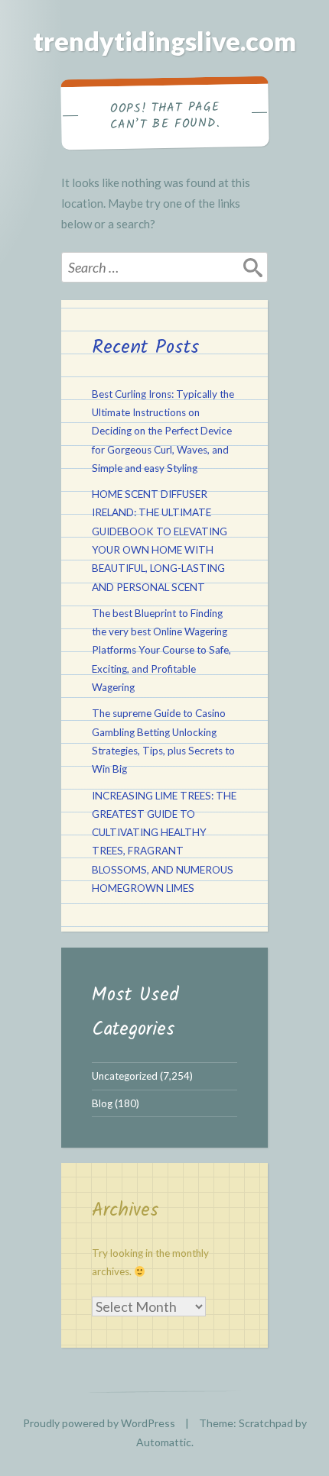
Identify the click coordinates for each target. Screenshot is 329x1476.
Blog (102, 1103)
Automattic (163, 1442)
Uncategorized (125, 1076)
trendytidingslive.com (164, 41)
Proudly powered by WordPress (99, 1422)
